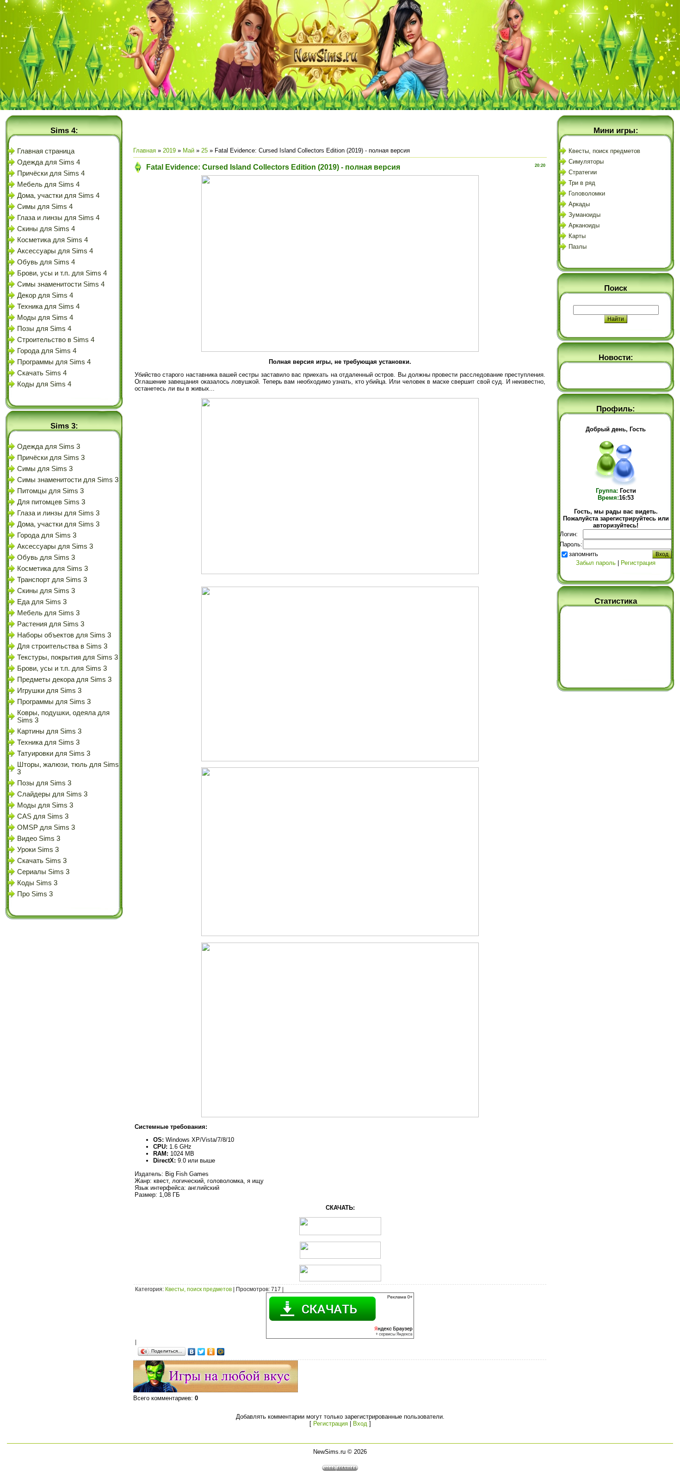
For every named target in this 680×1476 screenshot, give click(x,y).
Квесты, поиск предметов (198, 1289)
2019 (169, 150)
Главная (144, 150)
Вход (360, 1423)
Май (188, 150)
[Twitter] (201, 1352)
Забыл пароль (596, 562)
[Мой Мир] (221, 1352)
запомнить (583, 554)
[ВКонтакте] (192, 1352)
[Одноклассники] (211, 1352)
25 (204, 150)
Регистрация (330, 1423)
